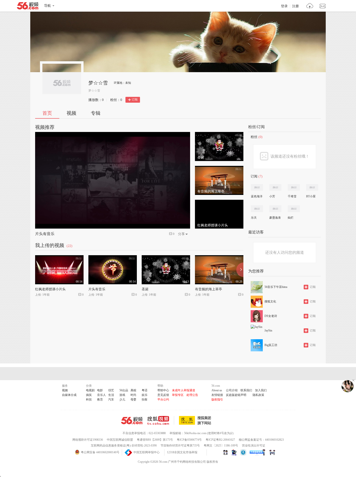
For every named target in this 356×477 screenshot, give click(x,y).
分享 (181, 234)
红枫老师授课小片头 (50, 289)
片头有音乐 (44, 234)
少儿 (122, 399)
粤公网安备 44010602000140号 (100, 452)
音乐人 (101, 395)
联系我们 (246, 390)
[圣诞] (219, 134)
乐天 (254, 217)
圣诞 (145, 289)
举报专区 (178, 395)
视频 (71, 113)
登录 (284, 6)
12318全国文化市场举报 (182, 452)
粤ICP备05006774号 (189, 439)
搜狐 (196, 420)
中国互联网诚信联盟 (120, 439)
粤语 (144, 390)
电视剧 (90, 390)
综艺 (111, 390)
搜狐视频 (160, 420)
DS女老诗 (270, 316)
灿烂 (291, 217)
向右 (239, 269)
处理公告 (192, 395)
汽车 (111, 399)
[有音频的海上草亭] (219, 168)
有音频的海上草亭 (208, 289)
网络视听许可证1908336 (87, 439)
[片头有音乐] (112, 257)
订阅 (135, 99)
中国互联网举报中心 (146, 452)
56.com (27, 6)
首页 (47, 113)
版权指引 (217, 399)
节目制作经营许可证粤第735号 (180, 445)
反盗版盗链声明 (236, 395)
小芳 (272, 196)
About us (216, 390)
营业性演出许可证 (253, 445)
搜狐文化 (270, 301)
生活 (111, 395)
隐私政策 (258, 395)
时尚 (133, 395)
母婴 (133, 399)
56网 (131, 420)
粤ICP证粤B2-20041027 (220, 439)
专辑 (96, 113)
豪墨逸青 (275, 217)
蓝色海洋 (257, 196)
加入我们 (261, 390)
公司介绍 (232, 390)
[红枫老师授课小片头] (219, 202)
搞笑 (89, 395)
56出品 (123, 390)
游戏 (122, 395)
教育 (100, 399)
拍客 (144, 399)
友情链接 (217, 395)
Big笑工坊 (270, 345)
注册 (295, 6)
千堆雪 (292, 196)
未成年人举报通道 (183, 390)
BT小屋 (311, 196)
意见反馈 (163, 395)
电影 (100, 390)
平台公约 (163, 399)
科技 (89, 399)
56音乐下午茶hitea (275, 287)
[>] (309, 6)
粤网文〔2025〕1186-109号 (221, 445)
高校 (133, 390)
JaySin (268, 330)
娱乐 (144, 395)
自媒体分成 (69, 395)
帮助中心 (163, 390)
